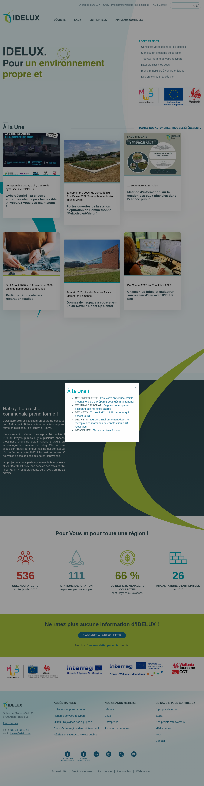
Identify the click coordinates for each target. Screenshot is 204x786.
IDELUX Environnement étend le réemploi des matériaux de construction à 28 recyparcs (102, 423)
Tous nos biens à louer (106, 430)
